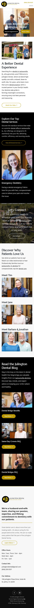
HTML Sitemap (12, 603)
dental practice (14, 85)
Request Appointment (11, 31)
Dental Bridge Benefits (11, 411)
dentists (7, 90)
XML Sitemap (22, 603)
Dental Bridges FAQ (10, 472)
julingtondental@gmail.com (11, 567)
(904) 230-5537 (7, 569)
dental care (22, 269)
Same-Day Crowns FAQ (11, 441)
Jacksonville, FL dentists (10, 266)
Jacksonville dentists (23, 378)
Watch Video (25, 31)
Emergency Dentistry (11, 183)
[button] (5, 167)
